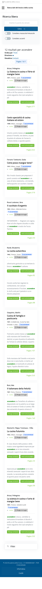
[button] (13, 55)
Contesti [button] (15, 58)
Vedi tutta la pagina (27, 102)
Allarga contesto (13, 102)
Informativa (21, 569)
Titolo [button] (15, 52)
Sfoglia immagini (21, 80)
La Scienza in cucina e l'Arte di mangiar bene (21, 73)
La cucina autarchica (16, 251)
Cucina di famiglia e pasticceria (16, 317)
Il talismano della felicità (18, 388)
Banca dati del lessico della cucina (20, 7)
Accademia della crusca (12, 2)
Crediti (21, 573)
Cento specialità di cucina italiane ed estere (18, 119)
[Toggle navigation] (3, 8)
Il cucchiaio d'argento (17, 205)
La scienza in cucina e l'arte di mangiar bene (20, 500)
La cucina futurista (15, 431)
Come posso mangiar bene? (19, 162)
